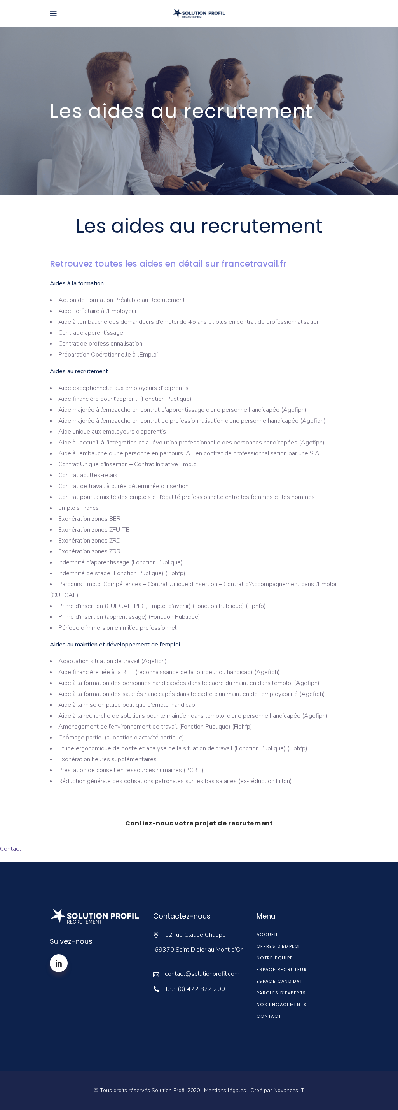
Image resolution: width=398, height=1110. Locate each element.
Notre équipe (275, 958)
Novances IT (289, 1090)
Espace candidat (280, 981)
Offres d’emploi (278, 946)
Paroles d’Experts (281, 993)
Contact (10, 849)
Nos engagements (282, 1004)
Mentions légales (225, 1090)
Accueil (268, 934)
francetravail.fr (254, 264)
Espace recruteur (282, 969)
